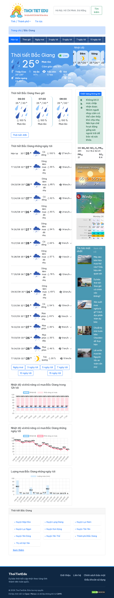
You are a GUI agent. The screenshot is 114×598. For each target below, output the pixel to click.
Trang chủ (16, 30)
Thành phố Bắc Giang (86, 536)
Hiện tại (14, 39)
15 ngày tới (55, 373)
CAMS (59, 594)
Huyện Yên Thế (53, 536)
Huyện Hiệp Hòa (23, 522)
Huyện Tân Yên (83, 529)
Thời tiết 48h (20, 135)
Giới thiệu (65, 575)
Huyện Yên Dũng (23, 536)
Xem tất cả (97, 250)
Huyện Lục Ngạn (23, 529)
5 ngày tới (67, 39)
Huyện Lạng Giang (54, 522)
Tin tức (39, 21)
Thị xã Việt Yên (23, 543)
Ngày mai (39, 39)
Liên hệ (77, 575)
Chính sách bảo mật (94, 575)
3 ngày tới (53, 39)
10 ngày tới (95, 39)
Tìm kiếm (96, 10)
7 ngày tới (81, 39)
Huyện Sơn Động (54, 529)
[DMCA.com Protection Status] (98, 592)
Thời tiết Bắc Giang (33, 55)
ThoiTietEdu (18, 574)
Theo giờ (26, 39)
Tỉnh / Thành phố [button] (20, 21)
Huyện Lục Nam (83, 522)
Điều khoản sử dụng (94, 579)
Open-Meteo (31, 594)
